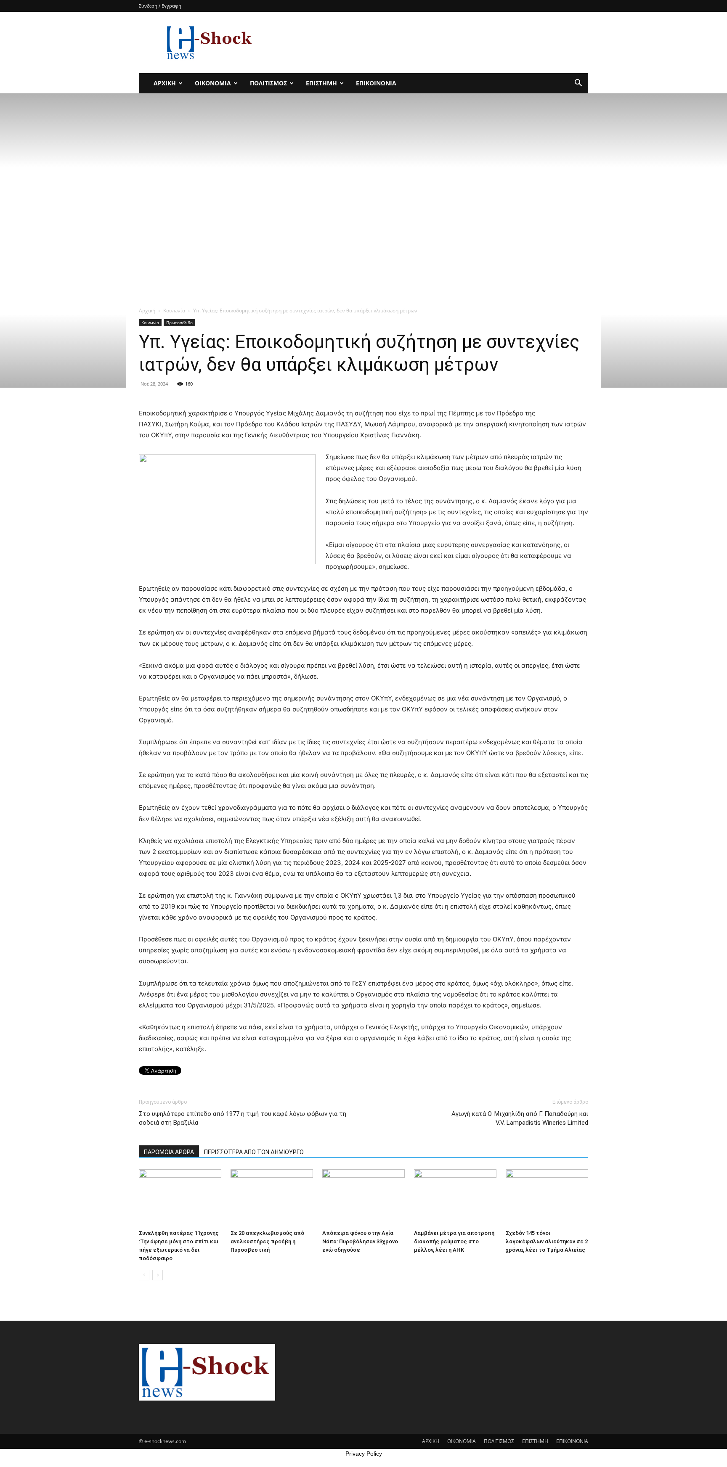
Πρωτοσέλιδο (179, 322)
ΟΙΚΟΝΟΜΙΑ (213, 83)
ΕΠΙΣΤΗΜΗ (321, 83)
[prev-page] (144, 1275)
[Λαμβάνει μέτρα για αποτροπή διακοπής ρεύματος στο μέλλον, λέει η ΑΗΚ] (455, 1197)
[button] (578, 84)
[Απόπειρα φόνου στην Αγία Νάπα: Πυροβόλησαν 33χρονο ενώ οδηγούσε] (363, 1197)
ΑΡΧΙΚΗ (165, 83)
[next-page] (157, 1275)
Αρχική (147, 310)
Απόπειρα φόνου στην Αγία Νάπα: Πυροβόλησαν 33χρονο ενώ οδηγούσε (360, 1241)
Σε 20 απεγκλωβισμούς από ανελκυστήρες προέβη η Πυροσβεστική (267, 1241)
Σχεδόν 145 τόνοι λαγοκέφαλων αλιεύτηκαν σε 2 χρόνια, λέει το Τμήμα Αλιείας (547, 1241)
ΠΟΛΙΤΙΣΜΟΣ (268, 83)
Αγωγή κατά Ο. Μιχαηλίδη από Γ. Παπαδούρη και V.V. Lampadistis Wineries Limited (519, 1118)
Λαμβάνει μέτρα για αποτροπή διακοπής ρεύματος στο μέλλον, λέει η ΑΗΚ (454, 1241)
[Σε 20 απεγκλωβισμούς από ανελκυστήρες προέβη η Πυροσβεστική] (272, 1197)
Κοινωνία (174, 310)
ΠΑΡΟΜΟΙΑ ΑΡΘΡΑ (169, 1152)
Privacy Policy (363, 1453)
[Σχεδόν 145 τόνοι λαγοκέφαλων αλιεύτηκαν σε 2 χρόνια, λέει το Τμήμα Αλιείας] (547, 1197)
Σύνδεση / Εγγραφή (160, 6)
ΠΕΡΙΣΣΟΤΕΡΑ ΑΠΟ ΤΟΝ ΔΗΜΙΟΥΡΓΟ (254, 1152)
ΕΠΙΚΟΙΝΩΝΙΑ (376, 83)
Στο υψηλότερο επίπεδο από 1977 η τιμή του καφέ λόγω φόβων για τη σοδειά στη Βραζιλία (242, 1118)
